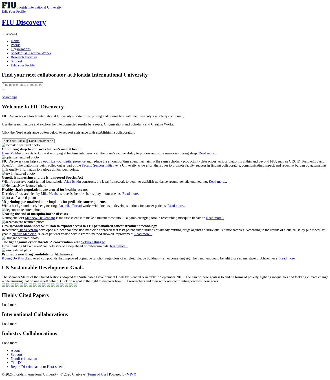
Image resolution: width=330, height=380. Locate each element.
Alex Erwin (72, 181)
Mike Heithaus (52, 193)
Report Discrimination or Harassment (37, 367)
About (15, 350)
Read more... (208, 153)
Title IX (16, 363)
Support (16, 61)
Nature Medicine (24, 234)
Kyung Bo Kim (13, 258)
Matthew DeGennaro (40, 218)
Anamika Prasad (70, 206)
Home (15, 41)
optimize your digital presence (64, 161)
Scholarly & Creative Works (31, 53)
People (15, 45)
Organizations (21, 49)
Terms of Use (97, 374)
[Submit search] (3, 90)
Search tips (9, 97)
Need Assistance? (41, 141)
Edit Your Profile (23, 65)
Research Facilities (24, 57)
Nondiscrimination (24, 358)
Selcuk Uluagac (93, 242)
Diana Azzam (28, 230)
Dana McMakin (13, 153)
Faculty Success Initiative (100, 165)
